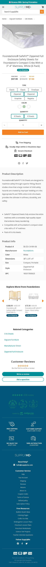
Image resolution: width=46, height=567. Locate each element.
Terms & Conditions (18, 558)
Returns (23, 487)
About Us (23, 491)
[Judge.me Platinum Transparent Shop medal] (23, 404)
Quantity (24, 112)
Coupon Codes (23, 494)
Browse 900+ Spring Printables (24, 2)
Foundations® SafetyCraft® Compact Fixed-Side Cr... (14, 310)
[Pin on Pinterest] (19, 163)
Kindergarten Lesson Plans (23, 522)
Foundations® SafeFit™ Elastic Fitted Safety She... (33, 310)
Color (24, 103)
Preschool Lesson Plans (23, 525)
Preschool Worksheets (23, 528)
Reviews (23, 484)
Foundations (28, 251)
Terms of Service (23, 497)
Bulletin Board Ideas (23, 512)
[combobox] (21, 12)
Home (4, 19)
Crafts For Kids (23, 518)
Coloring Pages (23, 515)
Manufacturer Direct (12, 346)
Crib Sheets (29, 19)
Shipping (23, 481)
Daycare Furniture (15, 19)
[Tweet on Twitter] (27, 163)
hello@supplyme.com (24, 465)
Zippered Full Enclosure (13, 352)
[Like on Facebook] (23, 163)
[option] (13, 302)
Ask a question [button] (23, 379)
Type (24, 85)
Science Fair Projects (23, 532)
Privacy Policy (30, 558)
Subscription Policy (23, 504)
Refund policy (23, 500)
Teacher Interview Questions (23, 535)
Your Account (23, 478)
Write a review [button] (23, 374)
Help (23, 474)
